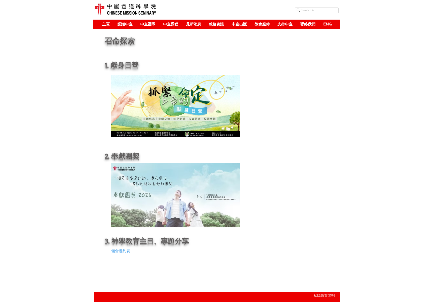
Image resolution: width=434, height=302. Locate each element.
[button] (125, 24)
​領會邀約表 (120, 251)
